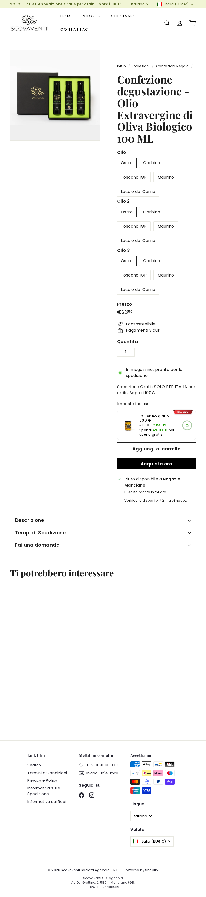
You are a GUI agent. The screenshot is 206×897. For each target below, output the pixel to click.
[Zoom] (55, 95)
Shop (90, 16)
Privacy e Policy (42, 780)
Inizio (121, 66)
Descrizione (29, 520)
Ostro (127, 163)
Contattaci (75, 29)
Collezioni (141, 66)
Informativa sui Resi (46, 801)
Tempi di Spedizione (40, 532)
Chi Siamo (123, 16)
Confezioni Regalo (172, 66)
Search (34, 765)
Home (66, 16)
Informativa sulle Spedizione (43, 791)
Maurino (166, 177)
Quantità (127, 342)
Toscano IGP (134, 177)
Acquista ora (156, 464)
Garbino (151, 163)
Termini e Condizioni (47, 772)
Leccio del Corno (138, 191)
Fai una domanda (37, 545)
